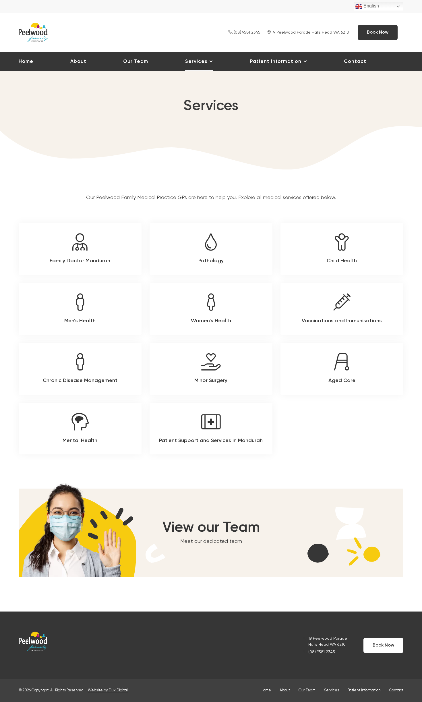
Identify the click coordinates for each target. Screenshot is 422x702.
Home (26, 61)
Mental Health (80, 428)
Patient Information (275, 61)
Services (196, 61)
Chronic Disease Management (80, 368)
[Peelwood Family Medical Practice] (33, 31)
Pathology (211, 248)
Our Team (135, 61)
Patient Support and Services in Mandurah (211, 428)
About (78, 61)
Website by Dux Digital (108, 690)
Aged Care (342, 368)
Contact (355, 61)
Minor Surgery (211, 368)
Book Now (377, 32)
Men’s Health (80, 309)
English (370, 5)
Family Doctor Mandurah (80, 248)
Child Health (342, 248)
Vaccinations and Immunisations (342, 309)
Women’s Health (211, 309)
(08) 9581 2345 (246, 32)
